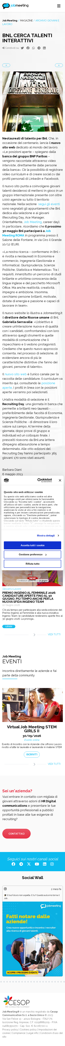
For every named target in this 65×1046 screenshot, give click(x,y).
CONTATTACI (16, 833)
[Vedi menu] (59, 6)
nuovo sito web (16, 374)
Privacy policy (10, 1029)
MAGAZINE (26, 20)
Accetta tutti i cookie (32, 545)
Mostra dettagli (46, 535)
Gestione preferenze (30, 554)
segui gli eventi (49, 204)
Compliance (18, 1033)
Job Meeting (9, 20)
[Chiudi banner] (60, 480)
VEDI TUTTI (54, 634)
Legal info (32, 1033)
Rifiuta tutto (33, 563)
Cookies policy (28, 1029)
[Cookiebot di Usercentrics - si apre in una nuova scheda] (39, 480)
